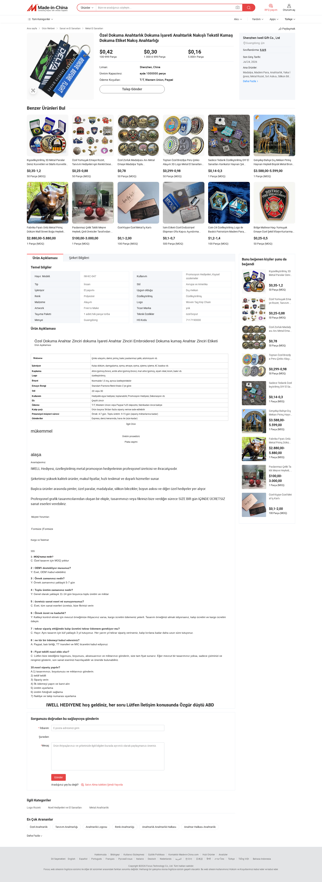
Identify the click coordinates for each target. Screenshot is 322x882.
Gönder (58, 777)
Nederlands (165, 858)
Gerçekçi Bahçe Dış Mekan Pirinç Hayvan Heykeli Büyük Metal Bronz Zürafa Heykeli (280, 412)
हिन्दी (209, 858)
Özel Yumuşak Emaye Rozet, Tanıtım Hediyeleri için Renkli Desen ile (280, 301)
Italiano (140, 858)
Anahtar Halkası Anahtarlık (200, 827)
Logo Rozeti (34, 807)
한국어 (188, 858)
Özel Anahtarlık (39, 827)
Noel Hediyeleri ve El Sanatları (65, 807)
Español (83, 858)
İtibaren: (43, 728)
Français (110, 858)
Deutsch (152, 858)
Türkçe (231, 858)
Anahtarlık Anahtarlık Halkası (159, 827)
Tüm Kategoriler (41, 19)
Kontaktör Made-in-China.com (183, 854)
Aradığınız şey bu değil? (65, 784)
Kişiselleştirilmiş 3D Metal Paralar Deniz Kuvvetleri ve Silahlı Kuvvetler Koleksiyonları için (280, 273)
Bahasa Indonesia (262, 858)
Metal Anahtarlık (99, 807)
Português (96, 858)
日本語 (199, 858)
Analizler (223, 854)
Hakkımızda (100, 854)
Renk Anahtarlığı (124, 827)
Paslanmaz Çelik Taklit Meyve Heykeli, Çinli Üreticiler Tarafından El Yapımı (280, 468)
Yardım (256, 19)
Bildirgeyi (115, 854)
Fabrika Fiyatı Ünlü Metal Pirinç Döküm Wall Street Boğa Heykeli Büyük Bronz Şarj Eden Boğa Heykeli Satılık (280, 440)
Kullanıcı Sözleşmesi (134, 854)
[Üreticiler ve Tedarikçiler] (47, 8)
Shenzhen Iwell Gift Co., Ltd (261, 38)
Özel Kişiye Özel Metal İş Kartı (280, 496)
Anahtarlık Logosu (96, 827)
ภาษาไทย (219, 858)
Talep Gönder (132, 89)
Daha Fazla (249, 81)
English (71, 858)
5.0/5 (263, 49)
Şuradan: (44, 736)
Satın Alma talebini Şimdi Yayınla (102, 784)
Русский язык (125, 858)
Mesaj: (45, 745)
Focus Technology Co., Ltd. (159, 865)
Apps (273, 19)
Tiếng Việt (244, 858)
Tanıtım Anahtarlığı (66, 827)
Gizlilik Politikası (156, 854)
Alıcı (236, 19)
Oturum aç (289, 10)
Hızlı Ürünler (209, 854)
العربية (178, 858)
